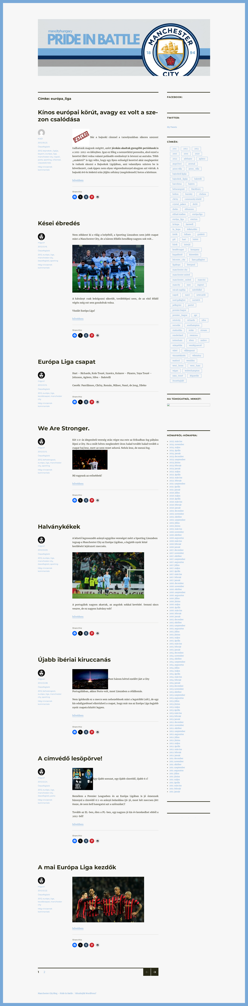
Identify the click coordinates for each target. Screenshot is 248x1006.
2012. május (174, 743)
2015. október (175, 622)
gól (174, 239)
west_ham (195, 365)
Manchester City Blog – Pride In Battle (55, 993)
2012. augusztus (176, 734)
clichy (175, 199)
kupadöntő (177, 254)
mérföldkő (197, 290)
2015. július (174, 631)
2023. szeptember (177, 459)
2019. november (176, 514)
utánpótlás (177, 345)
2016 (175, 154)
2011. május (174, 779)
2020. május (174, 496)
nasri (187, 295)
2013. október (175, 692)
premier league (179, 310)
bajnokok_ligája (50, 151)
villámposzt (189, 350)
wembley (190, 360)
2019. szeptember (177, 520)
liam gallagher (198, 260)
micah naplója (179, 290)
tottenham (177, 340)
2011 (175, 149)
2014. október (175, 659)
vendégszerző (195, 345)
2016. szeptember (177, 592)
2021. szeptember (177, 484)
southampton (193, 325)
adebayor (188, 159)
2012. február (175, 752)
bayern (41, 154)
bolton (176, 194)
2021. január (174, 490)
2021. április (174, 487)
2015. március (175, 644)
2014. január (174, 683)
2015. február (175, 647)
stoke (191, 330)
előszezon (189, 209)
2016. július (174, 598)
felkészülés (192, 229)
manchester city (45, 157)
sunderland (178, 335)
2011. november (176, 761)
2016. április (174, 607)
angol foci (177, 164)
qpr (195, 315)
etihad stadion (179, 214)
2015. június (174, 634)
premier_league (180, 315)
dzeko (175, 209)
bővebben (78, 180)
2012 (40, 151)
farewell (189, 224)
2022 (175, 159)
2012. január (174, 755)
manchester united (181, 275)
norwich (196, 300)
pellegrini (177, 305)
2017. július (174, 565)
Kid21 (40, 138)
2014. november (176, 656)
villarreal (57, 160)
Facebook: (175, 97)
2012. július (174, 737)
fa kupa (176, 224)
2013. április (174, 710)
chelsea (202, 194)
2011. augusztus (176, 770)
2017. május (174, 568)
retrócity (176, 320)
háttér (195, 239)
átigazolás (194, 376)
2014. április (174, 674)
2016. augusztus (176, 595)
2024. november (176, 444)
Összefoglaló (44, 147)
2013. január (174, 719)
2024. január (175, 453)
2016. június (174, 601)
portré (191, 305)
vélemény (196, 355)
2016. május (174, 604)
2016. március (175, 610)
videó (175, 350)
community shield (193, 199)
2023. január (175, 468)
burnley (188, 194)
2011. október (175, 764)
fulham (187, 234)
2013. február (175, 716)
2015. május (174, 637)
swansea (194, 335)
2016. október (175, 589)
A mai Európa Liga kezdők (77, 867)
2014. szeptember (177, 662)
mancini (201, 280)
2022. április (175, 474)
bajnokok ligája (179, 174)
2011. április (174, 782)
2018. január (174, 547)
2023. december (176, 456)
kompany (195, 249)
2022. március (175, 477)
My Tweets (172, 127)
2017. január (174, 580)
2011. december (176, 758)
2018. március (175, 541)
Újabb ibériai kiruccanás (74, 659)
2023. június (174, 462)
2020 (197, 154)
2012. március (175, 749)
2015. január (174, 650)
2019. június (174, 526)
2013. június (174, 704)
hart (184, 239)
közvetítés (193, 254)
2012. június (174, 740)
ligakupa (176, 265)
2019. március (175, 529)
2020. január (175, 508)
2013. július (174, 701)
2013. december (176, 686)
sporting (48, 160)
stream (203, 330)
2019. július (174, 523)
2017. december (176, 550)
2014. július (174, 668)
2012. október (175, 728)
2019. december (176, 511)
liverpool (191, 265)
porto (40, 160)
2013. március (175, 713)
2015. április (174, 641)
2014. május (174, 671)
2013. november (176, 689)
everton (193, 219)
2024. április (175, 450)
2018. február (175, 544)
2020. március (175, 502)
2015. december (176, 619)
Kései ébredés (59, 223)
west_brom (178, 365)
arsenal (191, 164)
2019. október (175, 517)
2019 (186, 154)
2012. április (174, 746)
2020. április (175, 499)
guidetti (201, 234)
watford (176, 360)
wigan (175, 371)
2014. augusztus (176, 665)
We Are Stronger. (63, 428)
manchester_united (182, 280)
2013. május (174, 707)
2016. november (176, 586)
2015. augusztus (176, 628)
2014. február (175, 680)
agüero (202, 159)
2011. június (174, 776)
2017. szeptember (177, 559)
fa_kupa (176, 229)
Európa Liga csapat (66, 361)
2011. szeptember (177, 767)
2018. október (175, 535)
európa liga (197, 214)
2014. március (175, 677)
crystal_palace (179, 204)
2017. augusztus (176, 562)
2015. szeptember (177, 625)
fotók (175, 234)
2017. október (175, 556)
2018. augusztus (176, 538)
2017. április (174, 571)
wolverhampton (192, 371)
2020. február (175, 505)
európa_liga (51, 154)
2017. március (175, 574)
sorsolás (176, 325)
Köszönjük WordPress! (85, 993)
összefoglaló (43, 261)
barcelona (177, 184)
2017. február (175, 577)
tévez (191, 340)
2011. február (175, 788)
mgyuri (41, 242)
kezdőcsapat (44, 396)
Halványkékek (59, 526)
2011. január (174, 791)
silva (204, 320)
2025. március (175, 441)
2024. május (174, 447)
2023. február (175, 465)
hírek (175, 244)
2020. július (174, 493)
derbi (195, 204)
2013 (196, 149)
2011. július (174, 773)
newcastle (201, 295)
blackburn (196, 189)
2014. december (176, 653)
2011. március (175, 785)
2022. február (175, 480)
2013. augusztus (176, 698)
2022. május (174, 471)
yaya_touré (178, 376)
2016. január (175, 616)
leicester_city (179, 260)
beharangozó (49, 460)
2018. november (176, 532)
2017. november (176, 553)
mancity (176, 285)
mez (189, 285)
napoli (57, 157)
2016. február (175, 613)
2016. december (176, 583)
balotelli (198, 179)
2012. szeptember (177, 731)
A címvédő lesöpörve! (70, 758)
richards (191, 320)
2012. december (176, 722)
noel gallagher (179, 300)
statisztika (177, 330)
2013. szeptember (177, 695)
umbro (203, 340)
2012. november (176, 725)
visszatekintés (44, 163)
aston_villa (194, 169)
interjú (187, 244)
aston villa (177, 169)
